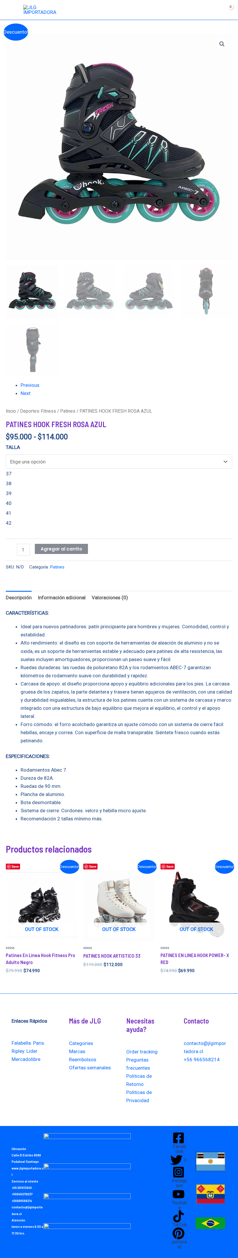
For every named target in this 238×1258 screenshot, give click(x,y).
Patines (67, 411)
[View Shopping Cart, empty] (225, 10)
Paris (38, 1043)
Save (15, 866)
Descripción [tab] (19, 597)
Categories (81, 1043)
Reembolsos (82, 1059)
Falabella (21, 1043)
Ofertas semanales (90, 1068)
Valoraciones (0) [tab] (110, 597)
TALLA (13, 447)
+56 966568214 (202, 1059)
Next (25, 393)
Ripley (18, 1051)
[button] (222, 44)
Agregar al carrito (61, 549)
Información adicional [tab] (62, 597)
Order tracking (142, 1052)
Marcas (77, 1051)
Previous (30, 385)
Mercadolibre (26, 1059)
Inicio (11, 411)
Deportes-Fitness (38, 411)
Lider (31, 1051)
